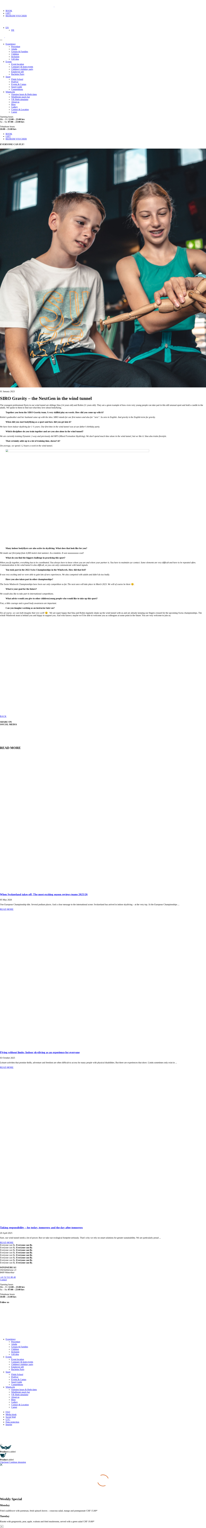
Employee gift (17, 72)
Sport (8, 77)
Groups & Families (19, 51)
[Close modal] (1, 1444)
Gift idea (15, 59)
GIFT (8, 13)
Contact (3, 1280)
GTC (8, 1419)
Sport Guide (16, 87)
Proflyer (14, 82)
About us (15, 102)
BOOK (9, 11)
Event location (17, 64)
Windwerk (10, 92)
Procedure (15, 46)
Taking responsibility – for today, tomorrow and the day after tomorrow (41, 1227)
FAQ (8, 1412)
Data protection (12, 1422)
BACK (3, 716)
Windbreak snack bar (20, 97)
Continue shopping (17, 1462)
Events (9, 61)
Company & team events (22, 66)
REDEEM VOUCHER (16, 16)
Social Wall (11, 1417)
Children (15, 54)
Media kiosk (11, 1414)
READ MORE (6, 909)
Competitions (17, 89)
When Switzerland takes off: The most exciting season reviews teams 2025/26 (44, 894)
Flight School (17, 79)
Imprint (9, 1424)
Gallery (14, 107)
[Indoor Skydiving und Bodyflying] (30, 6)
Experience (11, 44)
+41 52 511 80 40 (8, 1277)
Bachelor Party (17, 74)
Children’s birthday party (22, 69)
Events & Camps (18, 84)
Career (14, 112)
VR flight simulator (19, 99)
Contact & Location (20, 109)
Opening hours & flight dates (24, 94)
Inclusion (15, 56)
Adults (14, 49)
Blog (13, 104)
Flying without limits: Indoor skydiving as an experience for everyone (40, 1052)
